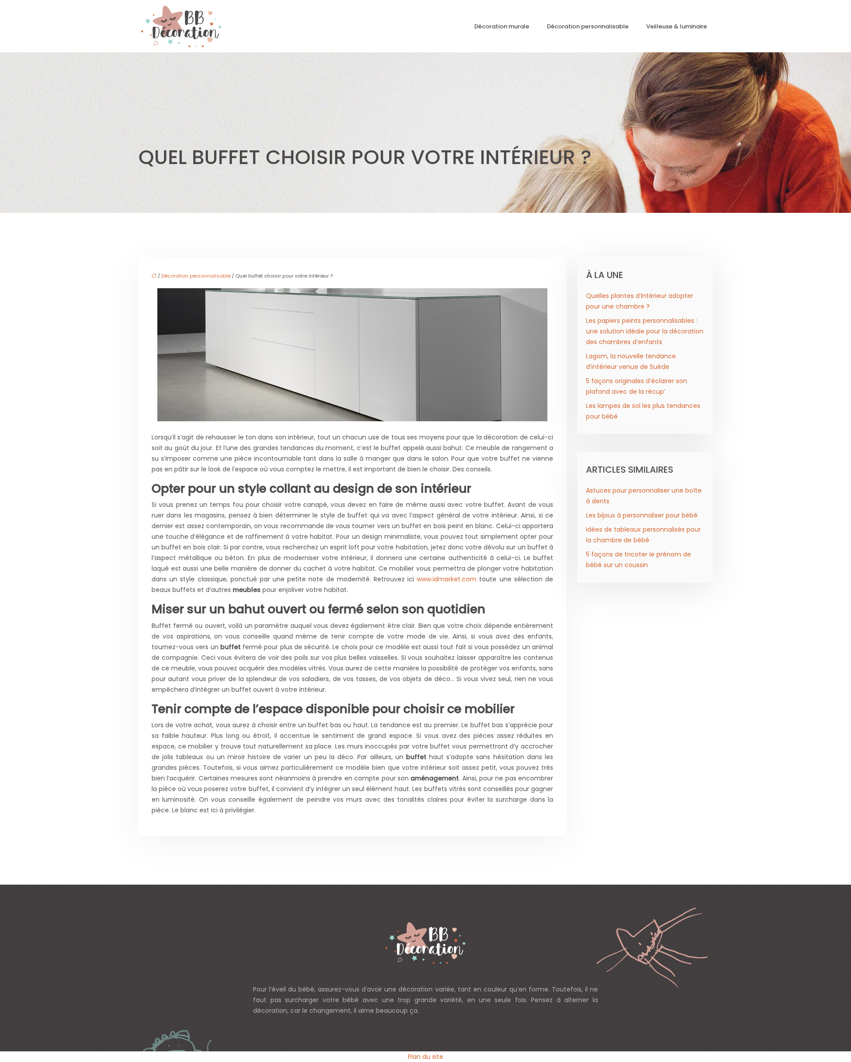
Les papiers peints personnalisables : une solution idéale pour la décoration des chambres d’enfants (644, 331)
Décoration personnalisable (587, 26)
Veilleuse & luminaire (676, 26)
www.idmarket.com (446, 579)
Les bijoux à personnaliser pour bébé (642, 515)
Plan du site (425, 1056)
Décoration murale (501, 26)
